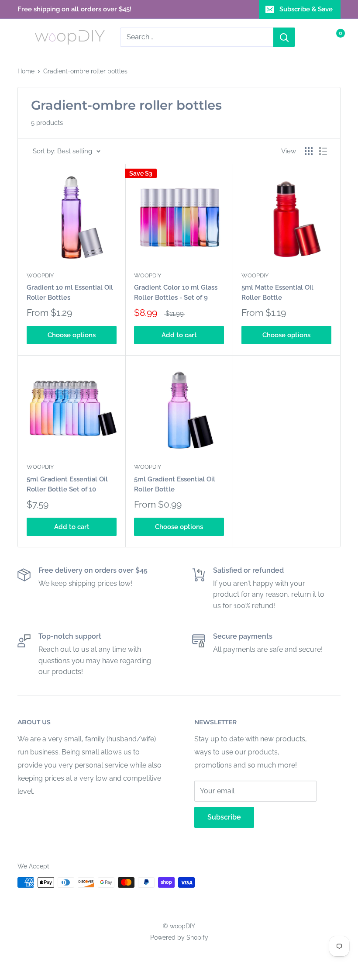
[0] (333, 37)
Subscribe (224, 817)
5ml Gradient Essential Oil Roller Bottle (174, 484)
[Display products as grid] (309, 151)
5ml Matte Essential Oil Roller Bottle (277, 292)
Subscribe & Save (306, 9)
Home (25, 71)
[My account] (315, 37)
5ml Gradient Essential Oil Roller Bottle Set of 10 (67, 484)
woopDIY (40, 275)
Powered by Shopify (179, 937)
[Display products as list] (323, 151)
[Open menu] (21, 37)
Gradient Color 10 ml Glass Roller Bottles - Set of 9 (175, 292)
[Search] (284, 37)
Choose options (72, 335)
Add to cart (179, 335)
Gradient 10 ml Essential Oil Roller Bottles (70, 292)
